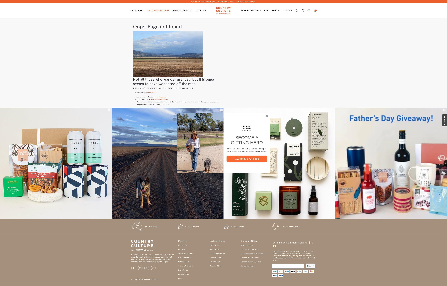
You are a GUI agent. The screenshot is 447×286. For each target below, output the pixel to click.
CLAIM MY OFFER (247, 158)
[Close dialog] (267, 116)
